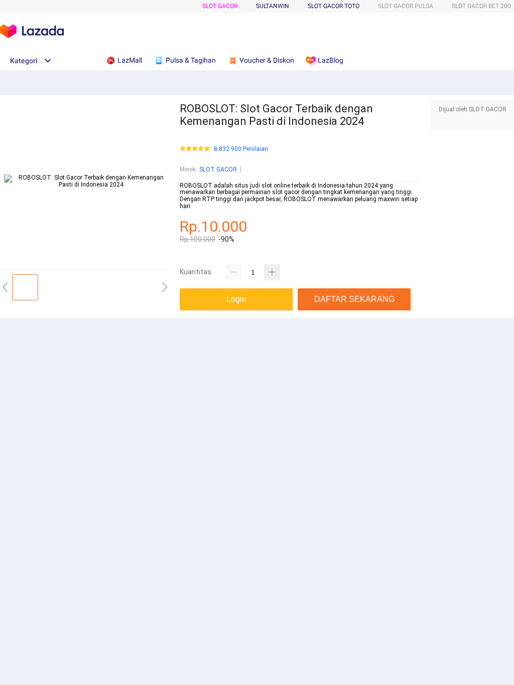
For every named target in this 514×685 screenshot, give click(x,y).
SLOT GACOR (219, 6)
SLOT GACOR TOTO (333, 6)
